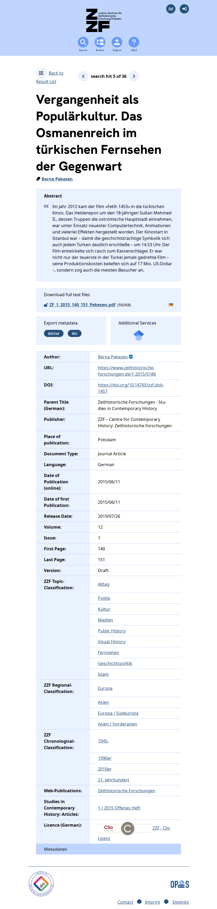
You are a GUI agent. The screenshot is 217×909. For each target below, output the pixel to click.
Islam (103, 674)
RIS (74, 333)
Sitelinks (180, 902)
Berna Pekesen (57, 179)
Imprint (152, 902)
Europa (105, 688)
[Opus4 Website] (180, 883)
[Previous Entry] (83, 76)
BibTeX (53, 333)
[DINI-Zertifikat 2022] (41, 883)
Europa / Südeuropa (118, 713)
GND (131, 356)
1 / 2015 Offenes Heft (119, 808)
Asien (103, 702)
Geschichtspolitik (115, 663)
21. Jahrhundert (113, 780)
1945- (103, 741)
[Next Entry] (134, 76)
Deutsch (170, 9)
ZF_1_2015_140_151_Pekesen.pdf (82, 305)
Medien (105, 620)
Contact (125, 902)
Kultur (104, 609)
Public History (112, 631)
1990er (105, 758)
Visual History (111, 642)
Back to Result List (50, 77)
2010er (105, 769)
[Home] (108, 23)
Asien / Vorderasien (117, 724)
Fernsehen (108, 652)
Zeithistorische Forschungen (126, 791)
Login (184, 9)
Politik (104, 598)
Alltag (103, 584)
